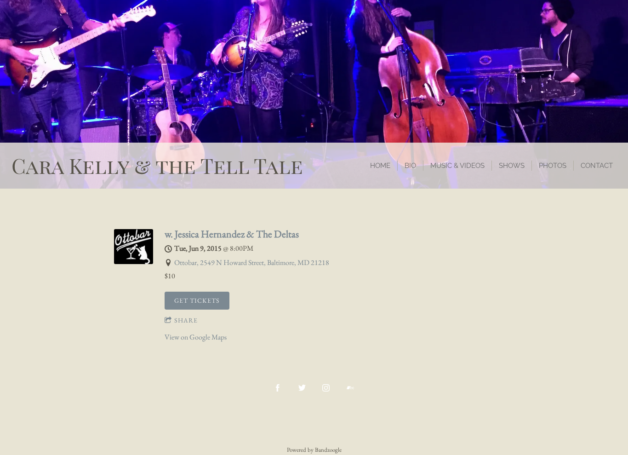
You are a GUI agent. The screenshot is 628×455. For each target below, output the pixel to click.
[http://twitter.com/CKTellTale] (302, 388)
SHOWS (512, 165)
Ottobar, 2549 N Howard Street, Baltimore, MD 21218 (251, 262)
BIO (410, 165)
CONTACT (597, 165)
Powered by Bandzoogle (314, 450)
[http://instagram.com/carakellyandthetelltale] (326, 388)
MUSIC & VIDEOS (457, 165)
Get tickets (197, 300)
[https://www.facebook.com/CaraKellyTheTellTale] (277, 388)
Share (186, 320)
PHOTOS (552, 165)
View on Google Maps (196, 337)
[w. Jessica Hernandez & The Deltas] (133, 261)
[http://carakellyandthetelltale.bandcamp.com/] (350, 388)
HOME (380, 165)
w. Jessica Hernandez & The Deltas (232, 234)
